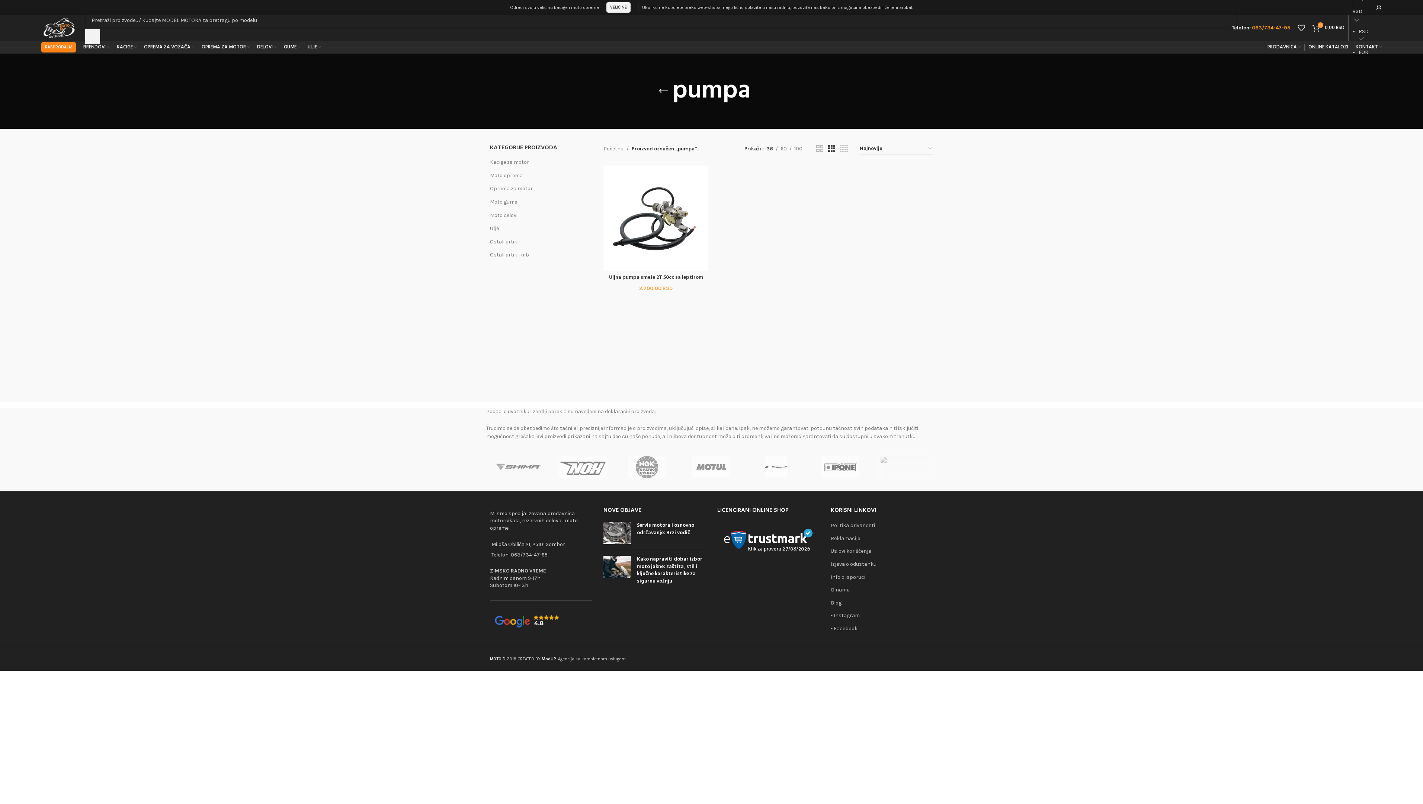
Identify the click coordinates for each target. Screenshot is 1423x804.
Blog (836, 603)
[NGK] (647, 467)
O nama (840, 590)
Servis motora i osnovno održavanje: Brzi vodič (665, 529)
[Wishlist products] (1301, 27)
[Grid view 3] (831, 149)
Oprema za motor (511, 188)
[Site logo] (59, 27)
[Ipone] (840, 467)
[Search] (92, 36)
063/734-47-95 (529, 555)
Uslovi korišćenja (851, 551)
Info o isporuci (848, 577)
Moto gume (503, 202)
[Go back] (663, 91)
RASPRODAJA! (58, 47)
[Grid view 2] (819, 149)
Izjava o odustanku (853, 564)
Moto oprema (506, 175)
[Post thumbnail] (617, 533)
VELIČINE (618, 7)
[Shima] (518, 467)
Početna (613, 149)
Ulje (494, 228)
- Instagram (845, 615)
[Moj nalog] (1379, 7)
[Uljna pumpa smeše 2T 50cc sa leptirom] (655, 218)
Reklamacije (845, 538)
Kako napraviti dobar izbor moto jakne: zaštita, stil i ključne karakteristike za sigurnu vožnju (669, 570)
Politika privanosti (853, 525)
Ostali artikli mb (509, 255)
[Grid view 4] (844, 149)
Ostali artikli (505, 242)
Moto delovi (503, 215)
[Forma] (904, 467)
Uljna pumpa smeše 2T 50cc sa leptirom (656, 277)
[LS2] (776, 467)
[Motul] (711, 467)
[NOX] (583, 467)
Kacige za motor (509, 162)
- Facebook (844, 628)
